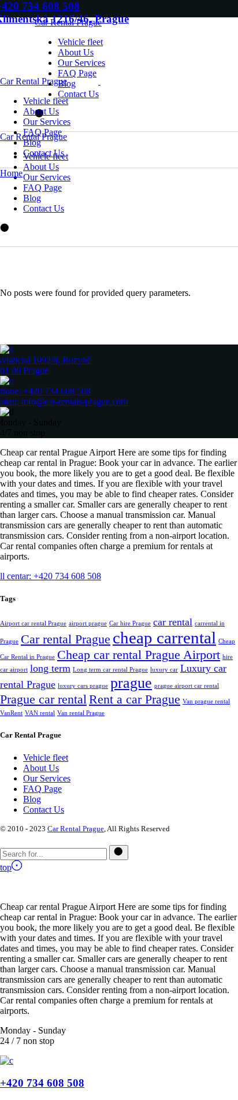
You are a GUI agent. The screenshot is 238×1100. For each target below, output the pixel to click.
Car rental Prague (65, 639)
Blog (32, 799)
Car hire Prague (130, 623)
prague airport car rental (186, 686)
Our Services (46, 778)
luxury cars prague (83, 686)
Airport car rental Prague (33, 623)
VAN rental (40, 713)
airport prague (88, 623)
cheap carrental (164, 637)
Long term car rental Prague (110, 669)
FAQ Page (42, 789)
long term (50, 668)
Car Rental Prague (68, 22)
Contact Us (43, 809)
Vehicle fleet (45, 757)
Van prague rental (206, 701)
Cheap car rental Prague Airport (138, 654)
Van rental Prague (81, 713)
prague (131, 683)
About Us (41, 768)
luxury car (164, 669)
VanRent (11, 713)
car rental (172, 622)
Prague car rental (43, 699)
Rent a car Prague (134, 699)
